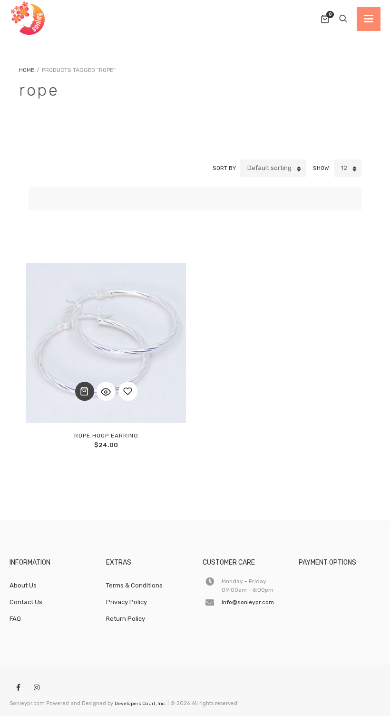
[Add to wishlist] (127, 391)
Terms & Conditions (134, 585)
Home (26, 70)
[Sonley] (29, 19)
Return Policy (125, 618)
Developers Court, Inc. (140, 703)
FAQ (15, 618)
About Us (23, 585)
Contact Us (26, 602)
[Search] (343, 19)
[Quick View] (106, 391)
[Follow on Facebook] (18, 687)
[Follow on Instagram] (36, 687)
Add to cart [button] (84, 391)
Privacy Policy (126, 602)
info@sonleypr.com (248, 602)
